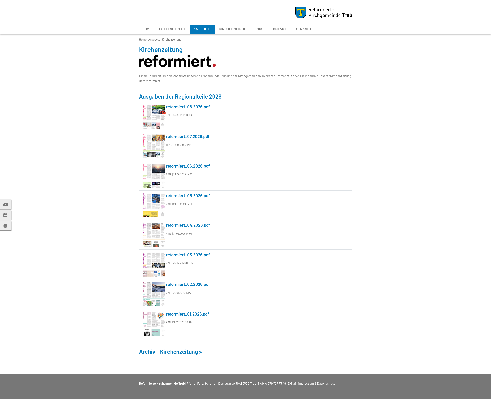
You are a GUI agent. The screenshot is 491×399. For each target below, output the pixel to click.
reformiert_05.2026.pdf (188, 195)
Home (147, 29)
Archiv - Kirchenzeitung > (170, 351)
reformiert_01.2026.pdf (187, 313)
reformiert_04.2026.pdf (188, 224)
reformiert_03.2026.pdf (188, 254)
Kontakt (278, 29)
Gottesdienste (172, 29)
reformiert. (153, 81)
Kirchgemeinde (232, 29)
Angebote (203, 29)
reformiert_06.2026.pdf (188, 165)
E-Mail (292, 383)
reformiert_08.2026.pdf (188, 106)
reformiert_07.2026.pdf (187, 136)
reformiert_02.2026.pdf (188, 284)
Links (258, 29)
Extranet (302, 29)
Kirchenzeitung (171, 39)
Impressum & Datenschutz (316, 383)
